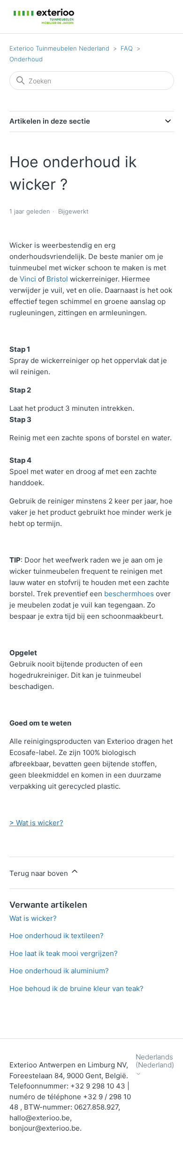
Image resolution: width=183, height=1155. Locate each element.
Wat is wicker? (33, 918)
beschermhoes (129, 593)
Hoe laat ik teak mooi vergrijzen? (63, 953)
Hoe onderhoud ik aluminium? (59, 970)
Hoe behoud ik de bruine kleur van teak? (76, 988)
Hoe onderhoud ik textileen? (56, 935)
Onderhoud (26, 59)
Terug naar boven (39, 873)
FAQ (127, 48)
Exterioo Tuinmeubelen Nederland (59, 48)
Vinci (28, 278)
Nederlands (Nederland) (155, 1061)
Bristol (57, 278)
